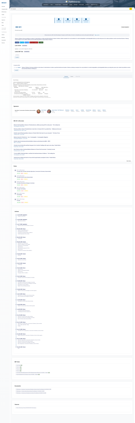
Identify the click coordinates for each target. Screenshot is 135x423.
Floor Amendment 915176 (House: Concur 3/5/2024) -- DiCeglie (28, 374)
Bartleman (67, 110)
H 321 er (19, 370)
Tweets (3, 14)
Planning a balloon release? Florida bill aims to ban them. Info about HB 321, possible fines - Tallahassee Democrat (37, 129)
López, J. (99, 110)
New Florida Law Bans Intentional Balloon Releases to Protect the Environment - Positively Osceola (34, 149)
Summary (66, 76)
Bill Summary (4, 11)
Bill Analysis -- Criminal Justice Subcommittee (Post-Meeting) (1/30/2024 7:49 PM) (30, 391)
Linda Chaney (43, 110)
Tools (51, 4)
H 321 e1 (19, 368)
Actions (3, 34)
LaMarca (94, 110)
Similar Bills (4, 17)
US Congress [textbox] (13, 8)
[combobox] (14, 9)
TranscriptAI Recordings (4, 29)
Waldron (104, 110)
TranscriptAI (81, 4)
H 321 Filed (19, 365)
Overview (3, 6)
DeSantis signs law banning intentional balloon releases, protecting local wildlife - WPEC (32, 141)
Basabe (72, 110)
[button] (133, 9)
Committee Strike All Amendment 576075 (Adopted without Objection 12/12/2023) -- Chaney (33, 372)
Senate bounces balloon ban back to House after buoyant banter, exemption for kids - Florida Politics (35, 157)
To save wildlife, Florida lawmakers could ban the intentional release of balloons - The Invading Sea (34, 153)
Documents (4, 40)
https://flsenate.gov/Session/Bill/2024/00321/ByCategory (26, 407)
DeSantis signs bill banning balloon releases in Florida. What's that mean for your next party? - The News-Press (37, 133)
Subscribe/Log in (94, 4)
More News (129, 161)
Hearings (75, 4)
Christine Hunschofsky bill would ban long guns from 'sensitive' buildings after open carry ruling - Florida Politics (37, 145)
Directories (46, 4)
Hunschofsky (88, 110)
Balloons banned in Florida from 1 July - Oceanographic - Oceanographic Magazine (31, 137)
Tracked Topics (58, 4)
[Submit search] (131, 9)
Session (87, 4)
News (3, 22)
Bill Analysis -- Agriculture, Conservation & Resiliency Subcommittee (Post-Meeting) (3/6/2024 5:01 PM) (34, 389)
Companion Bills (4, 9)
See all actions (24, 45)
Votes (3, 25)
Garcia (77, 110)
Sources (3, 42)
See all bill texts (26, 51)
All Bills (70, 4)
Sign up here (97, 35)
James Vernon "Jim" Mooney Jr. (58, 110)
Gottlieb (82, 110)
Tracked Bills (65, 4)
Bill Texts (3, 37)
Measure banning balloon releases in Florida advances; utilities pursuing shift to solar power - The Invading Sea (37, 124)
